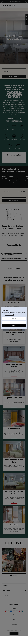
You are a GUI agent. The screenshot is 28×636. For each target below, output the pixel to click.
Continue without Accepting (21, 308)
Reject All (14, 318)
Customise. (14, 325)
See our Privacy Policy (9, 314)
